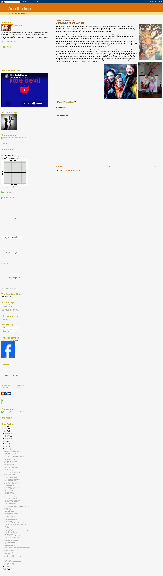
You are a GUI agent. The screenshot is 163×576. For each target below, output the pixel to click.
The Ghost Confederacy (11, 467)
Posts (6, 328)
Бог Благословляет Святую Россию (14, 456)
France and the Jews (10, 488)
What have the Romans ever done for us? (15, 524)
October (7, 436)
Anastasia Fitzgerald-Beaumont (9, 340)
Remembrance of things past (12, 497)
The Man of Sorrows (9, 516)
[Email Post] (74, 101)
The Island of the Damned (11, 501)
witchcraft (72, 102)
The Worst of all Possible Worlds (13, 557)
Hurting (6, 526)
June (6, 443)
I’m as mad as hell (9, 511)
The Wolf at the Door (10, 565)
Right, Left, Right (8, 490)
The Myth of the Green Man (11, 505)
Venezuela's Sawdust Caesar (10, 310)
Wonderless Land (9, 518)
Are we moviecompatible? (5, 386)
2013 (5, 426)
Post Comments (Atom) (72, 170)
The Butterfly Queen (9, 563)
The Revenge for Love (10, 463)
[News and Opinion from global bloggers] (8, 403)
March (7, 448)
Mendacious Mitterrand (10, 519)
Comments (7, 331)
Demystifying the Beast (10, 453)
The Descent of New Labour (12, 537)
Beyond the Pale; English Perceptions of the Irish (17, 506)
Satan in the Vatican (9, 514)
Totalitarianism (8, 495)
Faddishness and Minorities (9, 309)
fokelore (62, 102)
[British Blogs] (6, 192)
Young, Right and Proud (10, 498)
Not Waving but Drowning (11, 480)
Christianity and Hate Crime (11, 451)
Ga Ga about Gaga (9, 471)
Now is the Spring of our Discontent (13, 475)
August (7, 440)
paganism (67, 102)
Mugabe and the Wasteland (11, 540)
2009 (5, 570)
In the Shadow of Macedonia (12, 472)
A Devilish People (6, 306)
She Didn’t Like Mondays (11, 532)
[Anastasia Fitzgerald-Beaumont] (8, 357)
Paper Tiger (5, 308)
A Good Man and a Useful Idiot (12, 535)
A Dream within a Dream (10, 450)
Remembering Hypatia (10, 545)
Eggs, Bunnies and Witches (11, 487)
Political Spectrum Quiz (8, 187)
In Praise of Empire (9, 555)
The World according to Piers (12, 479)
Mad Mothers (8, 469)
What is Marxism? (9, 529)
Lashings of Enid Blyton (10, 461)
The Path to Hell (8, 527)
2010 (5, 432)
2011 (5, 430)
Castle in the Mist (9, 464)
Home (109, 166)
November (8, 435)
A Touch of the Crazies (10, 544)
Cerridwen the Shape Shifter (12, 513)
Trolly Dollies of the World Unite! (13, 484)
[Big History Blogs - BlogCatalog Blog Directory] (16, 412)
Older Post (158, 166)
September (8, 438)
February (7, 566)
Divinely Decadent (9, 466)
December (8, 433)
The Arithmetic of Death (10, 477)
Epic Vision (7, 553)
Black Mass (7, 560)
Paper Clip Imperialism (10, 503)
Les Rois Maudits (9, 493)
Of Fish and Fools (9, 550)
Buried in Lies (8, 521)
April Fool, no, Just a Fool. (11, 454)
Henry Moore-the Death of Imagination (14, 523)
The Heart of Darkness (10, 482)
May (6, 445)
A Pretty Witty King (9, 485)
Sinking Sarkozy (8, 508)
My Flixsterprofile (20, 386)
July (6, 441)
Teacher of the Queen (10, 459)
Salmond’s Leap (8, 552)
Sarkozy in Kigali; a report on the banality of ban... (17, 531)
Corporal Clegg (8, 492)
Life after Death (8, 534)
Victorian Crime (8, 539)
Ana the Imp (19, 8)
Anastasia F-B (18, 25)
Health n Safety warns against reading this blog (17, 547)
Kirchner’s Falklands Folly (11, 548)
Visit (5, 263)
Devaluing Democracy (10, 510)
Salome (6, 558)
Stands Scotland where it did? (12, 500)
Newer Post (59, 166)
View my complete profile (9, 41)
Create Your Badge (6, 358)
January (7, 568)
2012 (5, 428)
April (6, 446)
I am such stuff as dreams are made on (13, 305)
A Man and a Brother (9, 474)
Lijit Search (4, 319)
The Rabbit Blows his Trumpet (12, 561)
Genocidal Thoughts (9, 542)
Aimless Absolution (9, 458)
